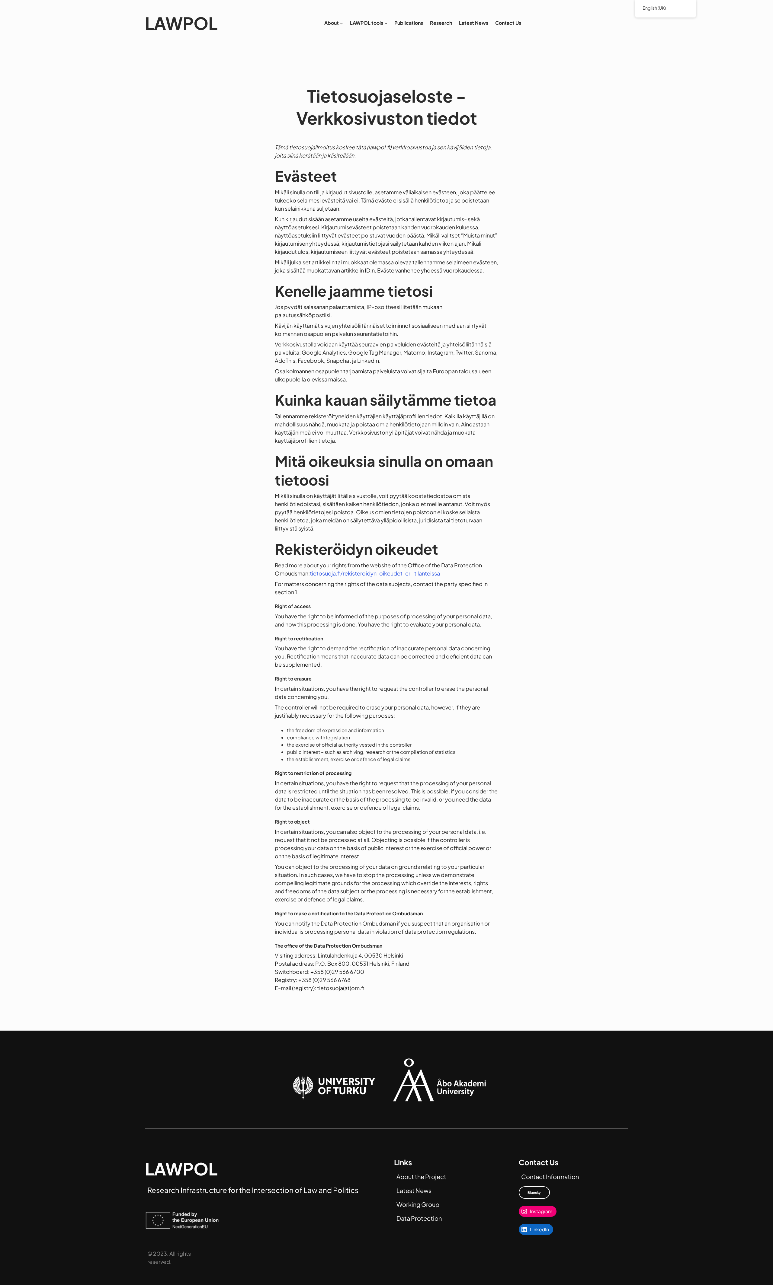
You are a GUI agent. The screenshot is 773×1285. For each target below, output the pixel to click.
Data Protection (419, 1218)
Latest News (413, 1190)
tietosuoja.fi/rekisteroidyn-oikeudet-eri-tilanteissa (375, 573)
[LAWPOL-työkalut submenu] (385, 23)
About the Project (421, 1176)
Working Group (417, 1204)
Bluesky (534, 1192)
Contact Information (550, 1176)
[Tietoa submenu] (341, 23)
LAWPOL (181, 22)
